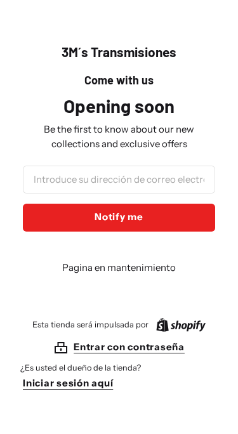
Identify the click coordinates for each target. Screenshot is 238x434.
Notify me (119, 217)
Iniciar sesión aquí (68, 383)
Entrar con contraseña (129, 347)
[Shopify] (178, 325)
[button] (119, 347)
